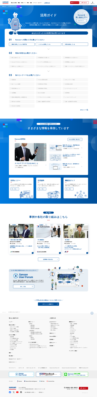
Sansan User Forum (54, 367)
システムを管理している (44, 44)
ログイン (20, 367)
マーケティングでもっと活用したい (47, 66)
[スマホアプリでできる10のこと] (30, 155)
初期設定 (14, 79)
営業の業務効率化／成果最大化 (19, 97)
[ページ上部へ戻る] (92, 313)
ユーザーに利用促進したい (44, 62)
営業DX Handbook (83, 367)
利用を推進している (70, 44)
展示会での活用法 (16, 101)
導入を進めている (16, 57)
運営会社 (41, 392)
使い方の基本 (41, 92)
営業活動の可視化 (42, 88)
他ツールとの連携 (16, 84)
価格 (31, 2)
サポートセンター (30, 367)
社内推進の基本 (69, 84)
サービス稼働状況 (41, 367)
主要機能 (14, 92)
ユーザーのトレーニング (71, 88)
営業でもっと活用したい (18, 66)
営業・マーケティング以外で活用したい (75, 66)
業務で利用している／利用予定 (19, 44)
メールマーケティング (70, 97)
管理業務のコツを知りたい (71, 57)
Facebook (10, 392)
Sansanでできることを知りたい (19, 62)
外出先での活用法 (16, 106)
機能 (19, 2)
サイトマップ (11, 367)
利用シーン (23, 2)
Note (21, 392)
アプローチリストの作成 (44, 97)
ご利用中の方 (47, 2)
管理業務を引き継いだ (43, 57)
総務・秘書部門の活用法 (44, 101)
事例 (28, 2)
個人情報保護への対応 (29, 392)
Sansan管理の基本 (43, 79)
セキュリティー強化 (70, 79)
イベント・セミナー (37, 2)
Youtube (17, 392)
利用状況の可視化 (42, 84)
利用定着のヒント (16, 88)
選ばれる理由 (14, 2)
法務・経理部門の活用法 (71, 101)
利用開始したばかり (70, 62)
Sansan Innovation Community (68, 367)
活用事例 (67, 92)
